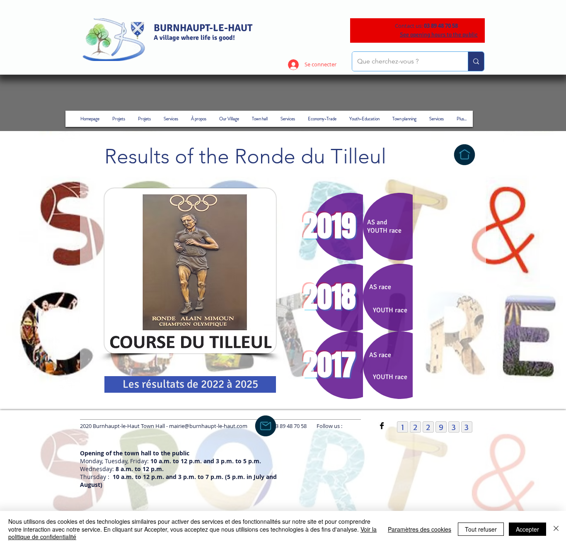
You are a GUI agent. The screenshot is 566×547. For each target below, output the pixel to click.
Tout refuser (481, 529)
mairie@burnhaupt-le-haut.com (208, 426)
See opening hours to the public (439, 34)
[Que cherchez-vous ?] (476, 61)
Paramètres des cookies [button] (419, 529)
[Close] (556, 529)
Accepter (527, 529)
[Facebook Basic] (381, 425)
